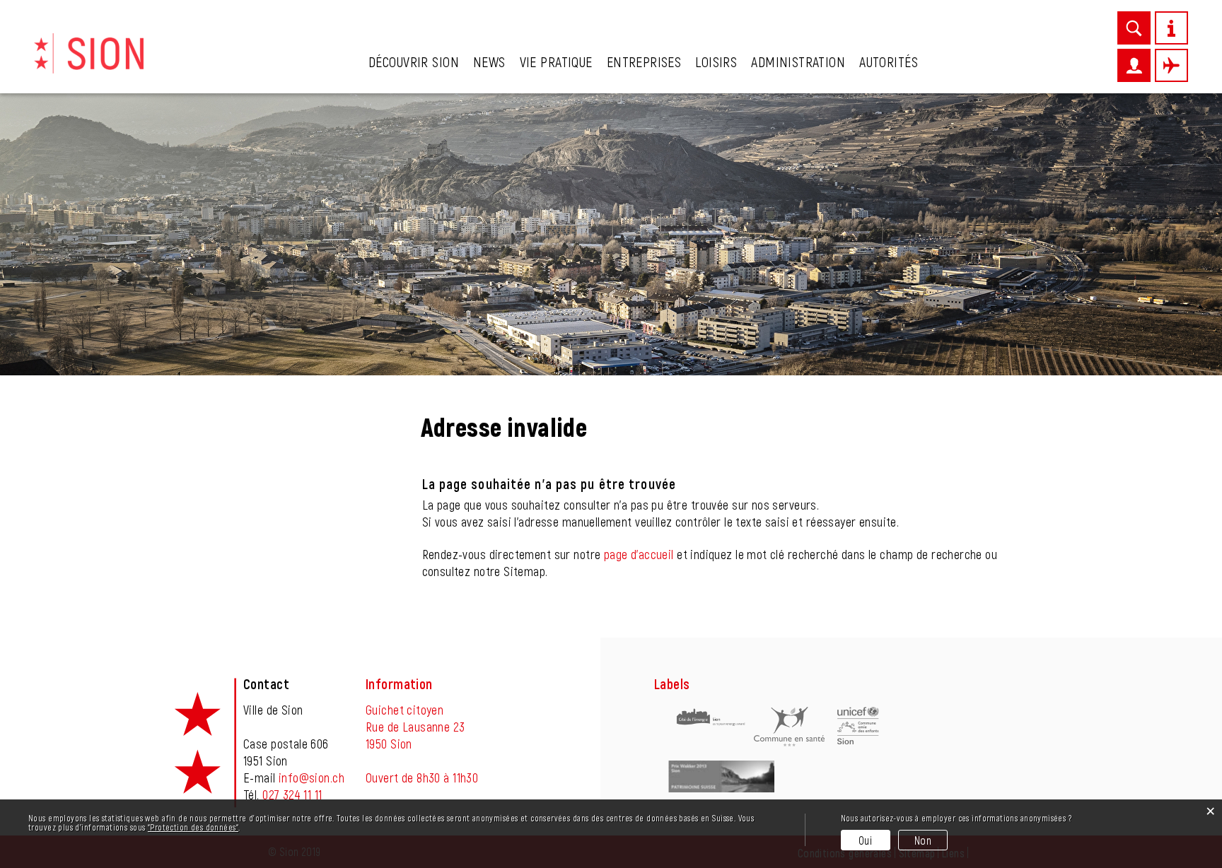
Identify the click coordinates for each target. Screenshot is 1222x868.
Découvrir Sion (413, 61)
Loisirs (716, 61)
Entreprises (644, 61)
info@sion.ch (311, 777)
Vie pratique (556, 61)
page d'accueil (639, 554)
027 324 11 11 (292, 794)
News (489, 61)
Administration (798, 61)
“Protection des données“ (193, 827)
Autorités (888, 61)
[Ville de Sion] (89, 51)
